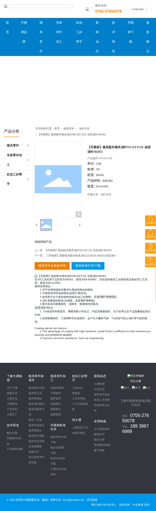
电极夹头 (34, 451)
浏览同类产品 (43, 241)
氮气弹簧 (99, 450)
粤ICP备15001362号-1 (103, 504)
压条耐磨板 (35, 446)
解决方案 (12, 432)
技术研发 (13, 425)
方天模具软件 (102, 428)
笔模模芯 (55, 403)
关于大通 (12, 387)
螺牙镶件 (55, 398)
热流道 (33, 462)
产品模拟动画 (15, 448)
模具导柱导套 (37, 441)
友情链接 (100, 421)
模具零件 (69, 128)
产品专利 (12, 409)
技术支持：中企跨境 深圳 (134, 504)
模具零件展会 (102, 394)
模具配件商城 (102, 444)
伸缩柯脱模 (57, 387)
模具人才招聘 (102, 399)
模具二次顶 (35, 419)
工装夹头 (77, 387)
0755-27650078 (108, 11)
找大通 (76, 419)
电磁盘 (76, 393)
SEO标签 (92, 499)
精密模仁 (55, 409)
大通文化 (12, 398)
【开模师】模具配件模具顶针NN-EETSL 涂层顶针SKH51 (78, 250)
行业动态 (99, 389)
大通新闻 (99, 383)
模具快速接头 (37, 425)
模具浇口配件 (37, 403)
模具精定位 (35, 430)
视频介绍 (12, 393)
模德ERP (99, 434)
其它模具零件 (37, 457)
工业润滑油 (78, 398)
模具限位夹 (35, 393)
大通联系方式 (80, 427)
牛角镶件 (55, 393)
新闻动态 (100, 376)
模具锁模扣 (35, 398)
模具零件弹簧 (37, 435)
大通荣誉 (12, 403)
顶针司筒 (84, 128)
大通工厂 (12, 414)
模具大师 (99, 439)
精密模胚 (55, 414)
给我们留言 (78, 432)
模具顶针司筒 (37, 387)
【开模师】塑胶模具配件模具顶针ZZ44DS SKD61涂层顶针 (81, 255)
